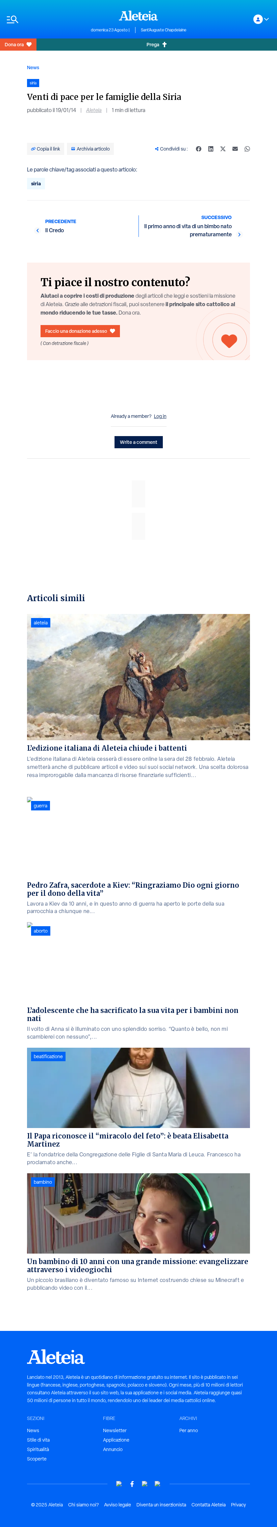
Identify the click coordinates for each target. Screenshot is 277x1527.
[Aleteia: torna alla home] (138, 15)
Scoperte (37, 1459)
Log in (160, 416)
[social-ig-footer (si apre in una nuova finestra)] (158, 1484)
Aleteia (94, 110)
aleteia (41, 623)
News (33, 67)
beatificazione (48, 1056)
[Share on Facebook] (198, 149)
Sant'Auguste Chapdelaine (163, 30)
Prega (153, 44)
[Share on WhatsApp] (247, 149)
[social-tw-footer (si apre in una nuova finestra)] (145, 1484)
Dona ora (14, 44)
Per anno (188, 1430)
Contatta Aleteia (209, 1505)
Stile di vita (38, 1440)
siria (36, 183)
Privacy (238, 1505)
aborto (41, 931)
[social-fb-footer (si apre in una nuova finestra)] (132, 1484)
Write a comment (138, 442)
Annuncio (113, 1449)
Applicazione (116, 1440)
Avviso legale (117, 1505)
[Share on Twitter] (223, 149)
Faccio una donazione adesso (76, 331)
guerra (40, 806)
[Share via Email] (235, 149)
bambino (43, 1182)
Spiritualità (38, 1449)
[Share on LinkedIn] (210, 149)
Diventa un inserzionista (161, 1505)
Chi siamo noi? (83, 1505)
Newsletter (115, 1430)
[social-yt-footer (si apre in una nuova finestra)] (119, 1484)
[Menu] (45, 19)
